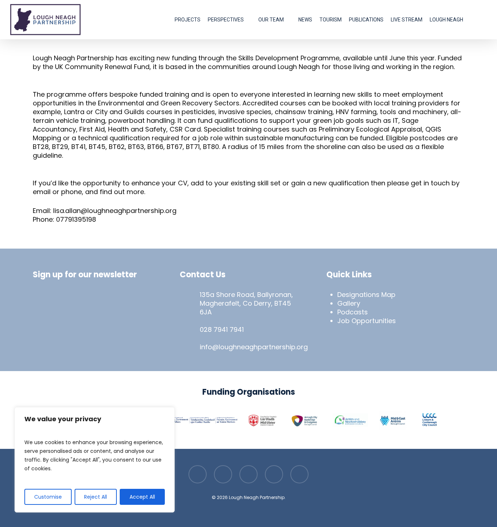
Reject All (95, 496)
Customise (48, 496)
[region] (95, 459)
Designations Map (366, 294)
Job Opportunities (366, 320)
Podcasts (352, 312)
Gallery (348, 303)
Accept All (142, 496)
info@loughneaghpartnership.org (254, 346)
